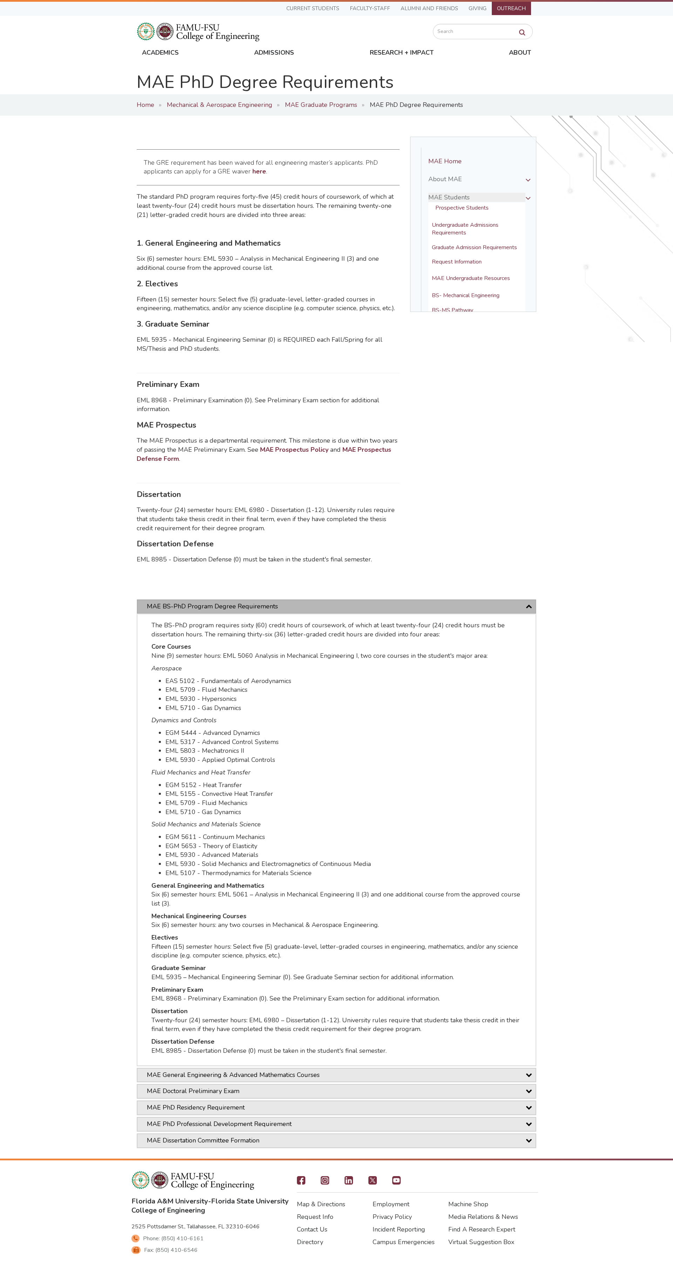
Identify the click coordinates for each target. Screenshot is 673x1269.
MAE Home (445, 161)
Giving (478, 8)
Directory (310, 1242)
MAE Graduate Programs (321, 105)
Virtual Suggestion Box (481, 1242)
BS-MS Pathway (452, 310)
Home (145, 105)
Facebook (301, 1182)
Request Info (315, 1217)
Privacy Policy (392, 1217)
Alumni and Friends (429, 8)
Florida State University (250, 1201)
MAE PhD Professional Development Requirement (219, 1124)
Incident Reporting (399, 1229)
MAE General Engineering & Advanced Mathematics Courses (233, 1075)
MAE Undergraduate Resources (471, 278)
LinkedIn (349, 1182)
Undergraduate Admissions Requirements (466, 229)
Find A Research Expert (481, 1229)
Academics (160, 52)
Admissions (274, 52)
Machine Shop (468, 1204)
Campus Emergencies (404, 1242)
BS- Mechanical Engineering (465, 295)
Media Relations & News (483, 1217)
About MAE (445, 179)
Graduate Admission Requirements (474, 247)
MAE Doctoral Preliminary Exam (193, 1091)
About (520, 52)
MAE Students (449, 197)
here (259, 171)
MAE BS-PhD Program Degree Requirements (212, 606)
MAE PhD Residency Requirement (196, 1107)
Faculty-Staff (370, 8)
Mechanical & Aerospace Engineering (219, 105)
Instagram (325, 1182)
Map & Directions (321, 1204)
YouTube (396, 1182)
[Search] (522, 32)
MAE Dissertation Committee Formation (203, 1140)
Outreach (511, 8)
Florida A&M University (169, 1201)
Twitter (372, 1182)
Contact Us (312, 1229)
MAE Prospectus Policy (294, 449)
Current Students (312, 8)
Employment (391, 1204)
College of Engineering (168, 1210)
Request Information (457, 262)
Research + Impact (402, 52)
